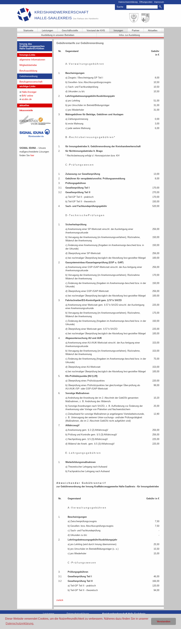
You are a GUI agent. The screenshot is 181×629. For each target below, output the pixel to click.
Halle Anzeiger (29, 92)
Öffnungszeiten (145, 2)
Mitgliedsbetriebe (28, 65)
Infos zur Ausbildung (129, 35)
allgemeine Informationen (32, 59)
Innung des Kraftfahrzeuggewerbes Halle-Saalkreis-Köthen (32, 46)
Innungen (118, 30)
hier (32, 155)
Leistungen (47, 30)
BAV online (27, 95)
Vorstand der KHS (96, 30)
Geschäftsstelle (70, 30)
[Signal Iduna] (34, 133)
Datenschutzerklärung (128, 2)
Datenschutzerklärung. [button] (20, 623)
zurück (59, 600)
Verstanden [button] (163, 621)
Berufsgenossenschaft (30, 81)
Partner (135, 30)
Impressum (159, 2)
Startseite (28, 30)
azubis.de (27, 99)
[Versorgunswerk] (34, 120)
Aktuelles (152, 30)
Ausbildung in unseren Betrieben (57, 35)
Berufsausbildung (28, 70)
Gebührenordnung (28, 76)
